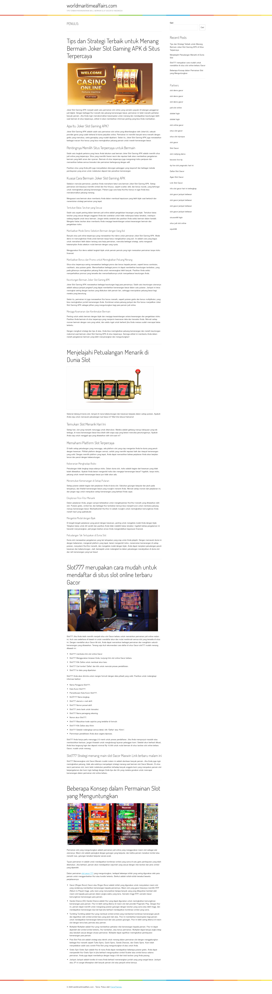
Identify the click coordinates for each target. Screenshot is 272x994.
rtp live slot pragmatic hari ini (182, 165)
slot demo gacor (176, 90)
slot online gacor (176, 125)
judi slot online (176, 107)
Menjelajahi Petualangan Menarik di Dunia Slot (107, 355)
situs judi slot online (178, 223)
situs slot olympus (177, 136)
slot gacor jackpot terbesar (181, 194)
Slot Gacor (174, 148)
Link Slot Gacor (176, 182)
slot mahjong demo (177, 154)
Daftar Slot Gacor (177, 171)
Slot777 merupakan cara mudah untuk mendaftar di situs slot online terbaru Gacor (112, 574)
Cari (171, 22)
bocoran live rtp (176, 159)
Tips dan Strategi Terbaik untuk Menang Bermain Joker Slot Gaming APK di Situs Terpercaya (113, 48)
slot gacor (174, 142)
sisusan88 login (176, 217)
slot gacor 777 (87, 873)
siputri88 (173, 229)
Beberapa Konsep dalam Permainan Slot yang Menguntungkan (113, 792)
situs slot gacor (176, 130)
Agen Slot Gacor (176, 177)
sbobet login (175, 113)
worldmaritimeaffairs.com (92, 5)
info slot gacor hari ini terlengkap (183, 188)
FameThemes (116, 987)
